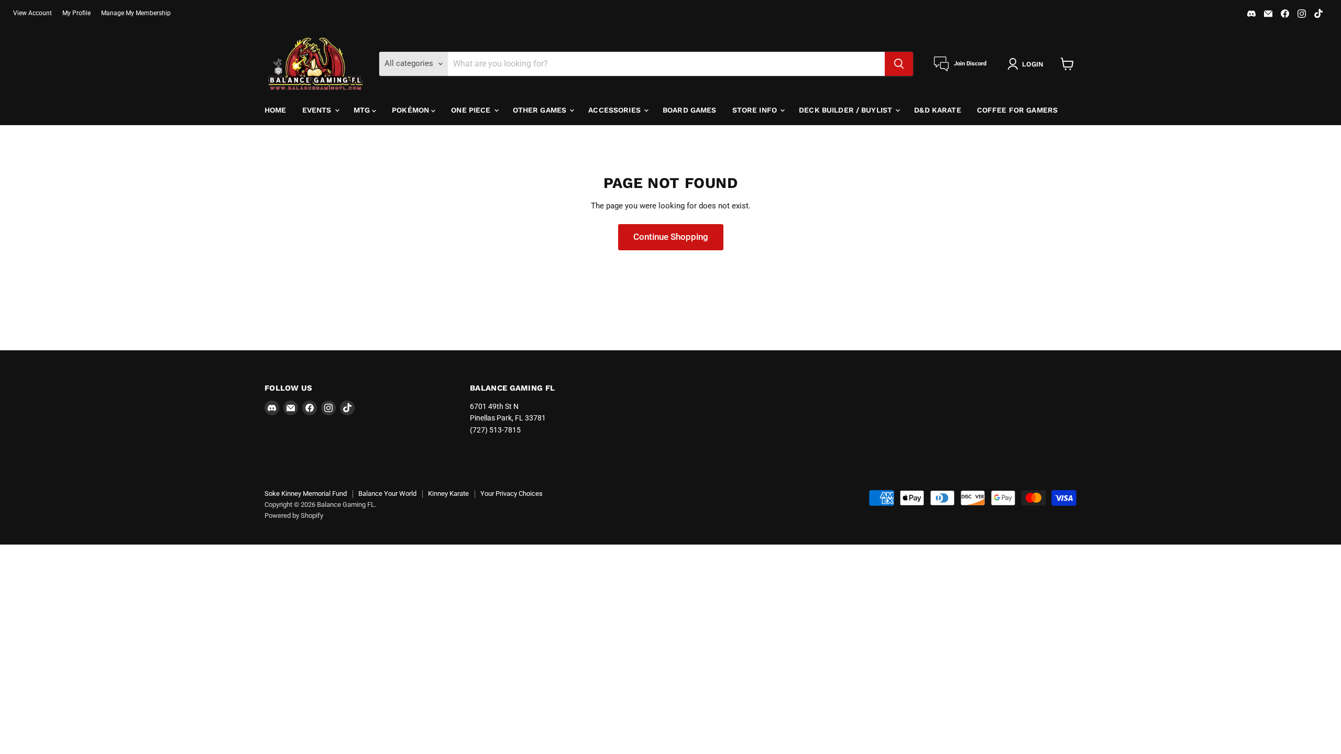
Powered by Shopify (294, 515)
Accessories (615, 110)
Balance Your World (387, 493)
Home (276, 110)
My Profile (76, 13)
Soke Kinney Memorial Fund (306, 493)
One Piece (471, 110)
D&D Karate (937, 110)
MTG (363, 110)
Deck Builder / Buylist (846, 110)
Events (318, 110)
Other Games (541, 110)
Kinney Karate (448, 493)
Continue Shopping (670, 236)
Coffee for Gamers (1017, 110)
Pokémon (411, 110)
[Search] (899, 64)
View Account (32, 13)
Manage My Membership (136, 13)
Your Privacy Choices (511, 493)
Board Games (690, 110)
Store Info (755, 110)
